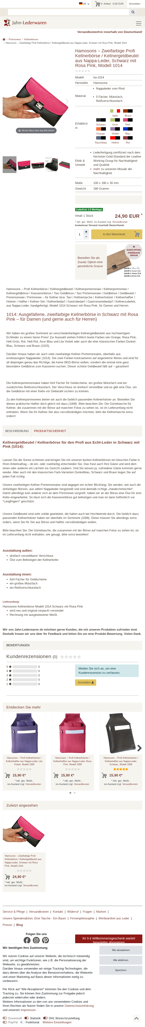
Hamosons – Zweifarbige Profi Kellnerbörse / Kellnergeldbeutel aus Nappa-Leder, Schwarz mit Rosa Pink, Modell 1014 (23, 861)
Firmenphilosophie (82, 918)
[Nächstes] (67, 101)
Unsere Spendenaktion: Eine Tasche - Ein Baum (34, 918)
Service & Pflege (14, 911)
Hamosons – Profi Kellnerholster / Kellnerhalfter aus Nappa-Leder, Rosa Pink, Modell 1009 (72, 761)
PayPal (13, 1022)
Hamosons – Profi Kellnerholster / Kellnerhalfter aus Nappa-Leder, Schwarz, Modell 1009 (121, 761)
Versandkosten (119, 222)
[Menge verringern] (86, 236)
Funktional (32, 1022)
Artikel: (112, 3)
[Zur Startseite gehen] (3, 39)
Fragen (87, 911)
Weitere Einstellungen (57, 1022)
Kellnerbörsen (31, 39)
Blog (19, 925)
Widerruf (73, 911)
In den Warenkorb (114, 234)
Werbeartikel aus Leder (113, 918)
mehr (96, 169)
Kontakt (58, 911)
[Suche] (133, 12)
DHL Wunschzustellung (64, 1018)
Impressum (28, 1010)
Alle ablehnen (120, 960)
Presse (7, 925)
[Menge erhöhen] (86, 231)
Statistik (35, 1018)
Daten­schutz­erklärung (79, 1005)
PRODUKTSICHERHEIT (50, 431)
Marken (101, 911)
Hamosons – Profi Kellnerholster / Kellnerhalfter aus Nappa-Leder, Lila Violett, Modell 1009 (24, 761)
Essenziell (15, 1018)
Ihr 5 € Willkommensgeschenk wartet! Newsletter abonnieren (108, 940)
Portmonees (15, 39)
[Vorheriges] (5, 101)
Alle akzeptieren (121, 950)
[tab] (17, 431)
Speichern (120, 970)
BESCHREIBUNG (17, 431)
